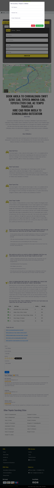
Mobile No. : (15, 12)
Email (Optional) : (16, 18)
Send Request (39, 25)
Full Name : (15, 7)
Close (33, 25)
